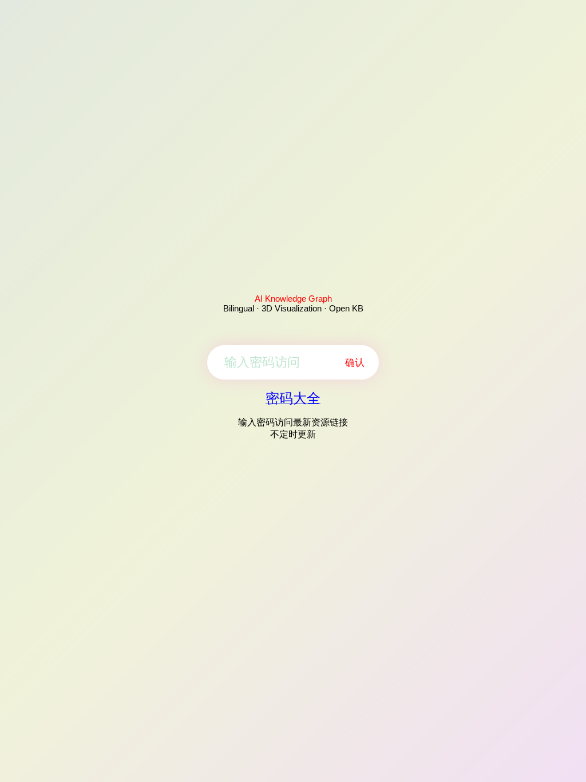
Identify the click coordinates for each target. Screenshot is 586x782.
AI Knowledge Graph (293, 298)
